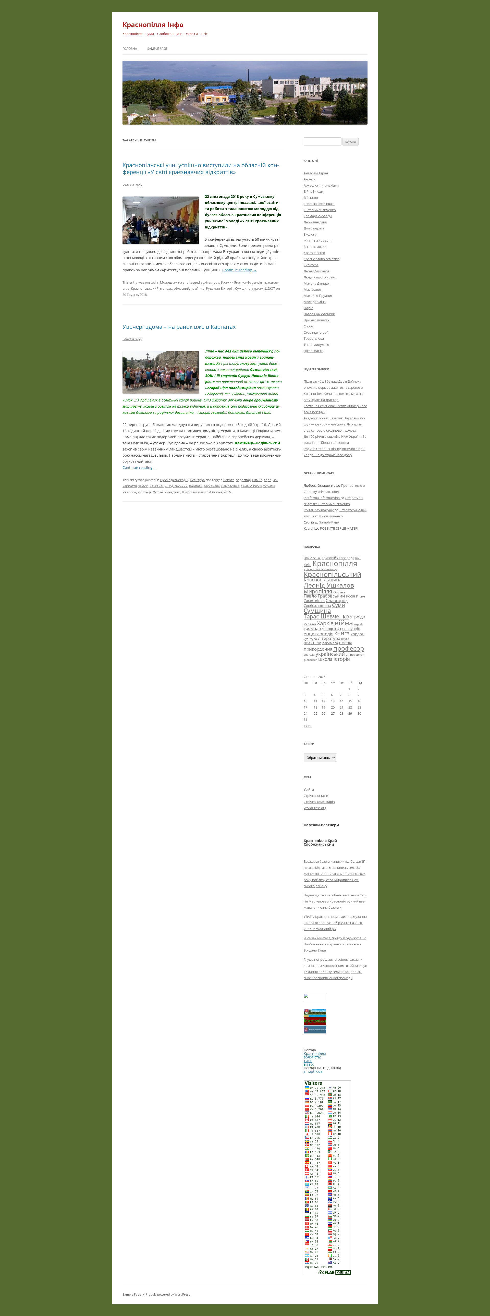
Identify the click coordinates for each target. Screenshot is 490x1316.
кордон (357, 634)
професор (348, 648)
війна (344, 622)
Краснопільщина (322, 580)
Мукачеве (212, 486)
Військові (311, 197)
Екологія (310, 234)
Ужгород (129, 492)
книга (342, 633)
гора (267, 480)
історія (342, 658)
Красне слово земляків (321, 259)
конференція (251, 282)
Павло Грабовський (319, 314)
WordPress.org (315, 808)
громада (312, 628)
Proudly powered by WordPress (168, 1294)
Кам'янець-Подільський (169, 486)
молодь (166, 288)
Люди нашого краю (319, 277)
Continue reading (239, 269)
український (330, 654)
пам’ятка (197, 288)
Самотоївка (230, 486)
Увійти (309, 789)
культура (310, 639)
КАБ (358, 558)
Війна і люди (313, 191)
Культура (197, 480)
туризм (257, 288)
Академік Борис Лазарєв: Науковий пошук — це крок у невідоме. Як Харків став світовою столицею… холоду (334, 424)
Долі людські (314, 228)
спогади (309, 654)
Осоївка (339, 592)
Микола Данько (316, 283)
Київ (307, 564)
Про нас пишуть (316, 320)
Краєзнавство (314, 252)
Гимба (257, 480)
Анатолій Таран (316, 173)
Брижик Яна (230, 282)
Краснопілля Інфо (152, 24)
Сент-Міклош (251, 486)
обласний (181, 288)
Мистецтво (312, 289)
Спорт (308, 326)
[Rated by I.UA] (315, 999)
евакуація (351, 628)
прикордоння (318, 649)
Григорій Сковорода (338, 557)
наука (345, 639)
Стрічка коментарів (319, 801)
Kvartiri (309, 528)
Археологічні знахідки (321, 185)
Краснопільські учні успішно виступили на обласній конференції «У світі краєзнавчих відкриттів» (200, 168)
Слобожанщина (317, 605)
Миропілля (318, 591)
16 (359, 701)
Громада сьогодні (174, 480)
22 (350, 707)
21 (341, 707)
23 (359, 707)
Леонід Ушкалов (316, 271)
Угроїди (357, 617)
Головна (129, 48)
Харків (325, 623)
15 (350, 701)
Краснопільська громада (320, 569)
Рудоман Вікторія (220, 288)
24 (305, 713)
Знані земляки (315, 246)
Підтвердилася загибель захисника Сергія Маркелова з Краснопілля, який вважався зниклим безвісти (335, 901)
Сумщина (242, 288)
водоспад (243, 480)
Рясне (360, 596)
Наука (308, 308)
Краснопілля (334, 563)
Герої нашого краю (319, 203)
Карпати (195, 486)
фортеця (145, 492)
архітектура (210, 282)
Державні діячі (315, 222)
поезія (345, 642)
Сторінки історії (316, 332)
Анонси (309, 179)
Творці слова (314, 338)
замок (143, 486)
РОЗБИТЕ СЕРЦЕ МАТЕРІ (339, 528)
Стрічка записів (316, 795)
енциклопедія (318, 634)
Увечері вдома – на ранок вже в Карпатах (179, 326)
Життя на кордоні (317, 240)
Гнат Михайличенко (320, 210)
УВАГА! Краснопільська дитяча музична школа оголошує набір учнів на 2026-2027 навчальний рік (335, 922)
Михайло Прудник (318, 295)
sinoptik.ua (313, 1071)
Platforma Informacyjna (322, 497)
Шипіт (187, 492)
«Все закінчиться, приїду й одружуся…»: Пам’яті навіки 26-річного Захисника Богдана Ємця (335, 944)
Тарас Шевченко (326, 616)
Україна (310, 624)
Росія (350, 596)
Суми (338, 605)
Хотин (158, 492)
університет (355, 654)
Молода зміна (171, 282)
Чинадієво (172, 492)
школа (198, 492)
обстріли (312, 642)
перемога (330, 643)
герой (358, 624)
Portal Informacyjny (319, 510)
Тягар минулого (316, 344)
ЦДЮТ (270, 288)
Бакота (228, 480)
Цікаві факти (313, 350)
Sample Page (157, 48)
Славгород (337, 600)
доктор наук (331, 628)
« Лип (308, 725)
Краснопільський (144, 288)
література (329, 638)
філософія (310, 660)
